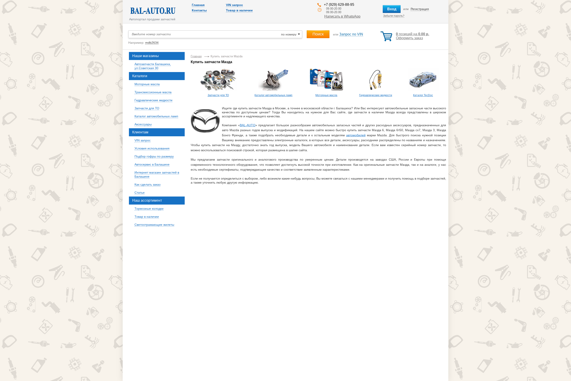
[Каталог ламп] (273, 70)
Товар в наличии (239, 10)
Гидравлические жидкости (375, 95)
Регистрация (420, 9)
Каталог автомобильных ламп (273, 95)
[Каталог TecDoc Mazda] (423, 89)
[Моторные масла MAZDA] (326, 70)
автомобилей (356, 135)
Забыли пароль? (393, 15)
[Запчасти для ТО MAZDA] (218, 70)
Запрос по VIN (351, 34)
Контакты (199, 10)
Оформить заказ (409, 38)
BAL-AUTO (247, 125)
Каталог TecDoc (423, 95)
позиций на (412, 34)
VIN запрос (234, 5)
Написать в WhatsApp (342, 16)
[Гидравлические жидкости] (375, 70)
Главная (198, 5)
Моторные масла (326, 95)
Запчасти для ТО (218, 95)
